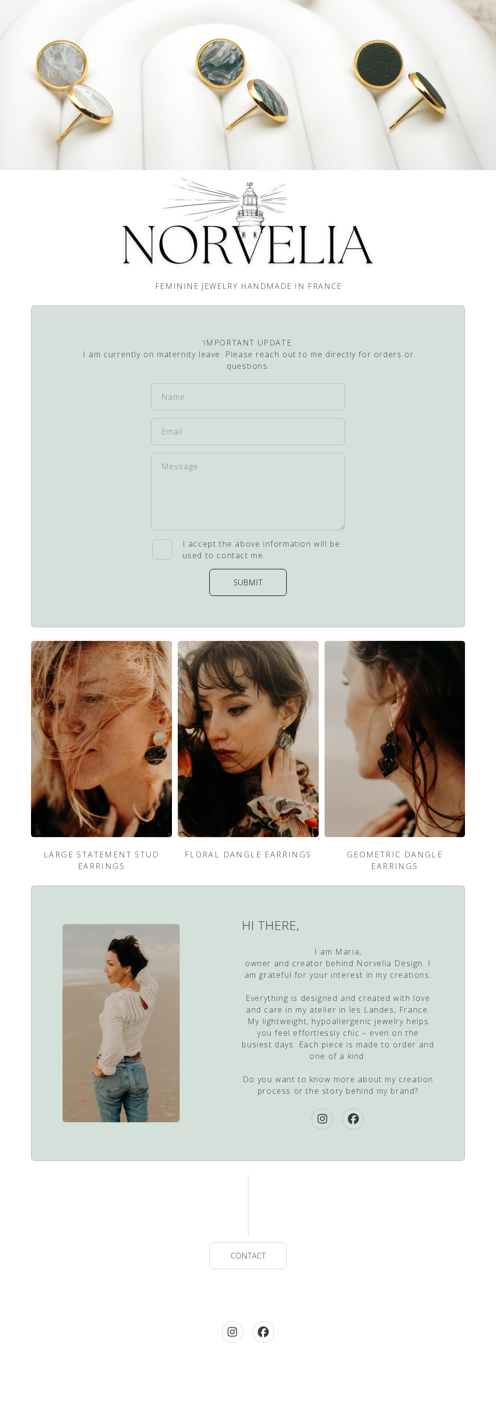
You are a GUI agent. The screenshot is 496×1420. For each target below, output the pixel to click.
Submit (248, 582)
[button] (322, 1119)
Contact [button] (248, 1255)
